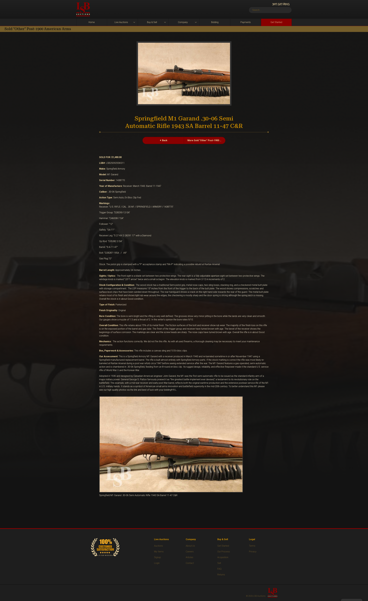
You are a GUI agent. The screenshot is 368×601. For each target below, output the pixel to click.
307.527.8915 (281, 4)
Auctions (158, 545)
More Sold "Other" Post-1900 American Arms (206, 140)
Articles (189, 557)
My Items (159, 551)
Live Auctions (121, 22)
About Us (190, 545)
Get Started (276, 22)
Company (183, 22)
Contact (190, 563)
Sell (219, 563)
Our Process (223, 551)
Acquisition (222, 557)
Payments (245, 22)
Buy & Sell (152, 22)
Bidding (214, 22)
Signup (157, 557)
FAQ (219, 568)
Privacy (252, 551)
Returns (221, 574)
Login (157, 563)
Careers (190, 551)
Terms (252, 545)
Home (92, 22)
